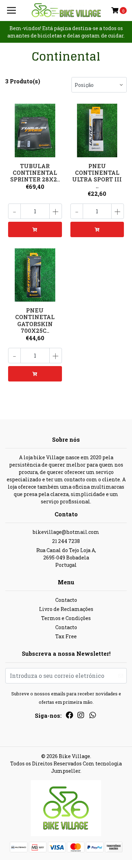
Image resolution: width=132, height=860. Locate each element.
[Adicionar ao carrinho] (35, 229)
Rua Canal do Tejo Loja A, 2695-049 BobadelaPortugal (66, 557)
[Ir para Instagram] (80, 716)
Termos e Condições (66, 618)
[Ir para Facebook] (69, 716)
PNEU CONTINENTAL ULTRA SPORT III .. (97, 176)
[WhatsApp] (92, 716)
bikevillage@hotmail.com (66, 532)
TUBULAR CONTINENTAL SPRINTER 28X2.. (35, 172)
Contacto (66, 600)
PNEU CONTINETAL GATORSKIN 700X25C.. (35, 320)
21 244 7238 (66, 541)
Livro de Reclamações (66, 609)
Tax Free (66, 636)
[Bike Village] (66, 10)
